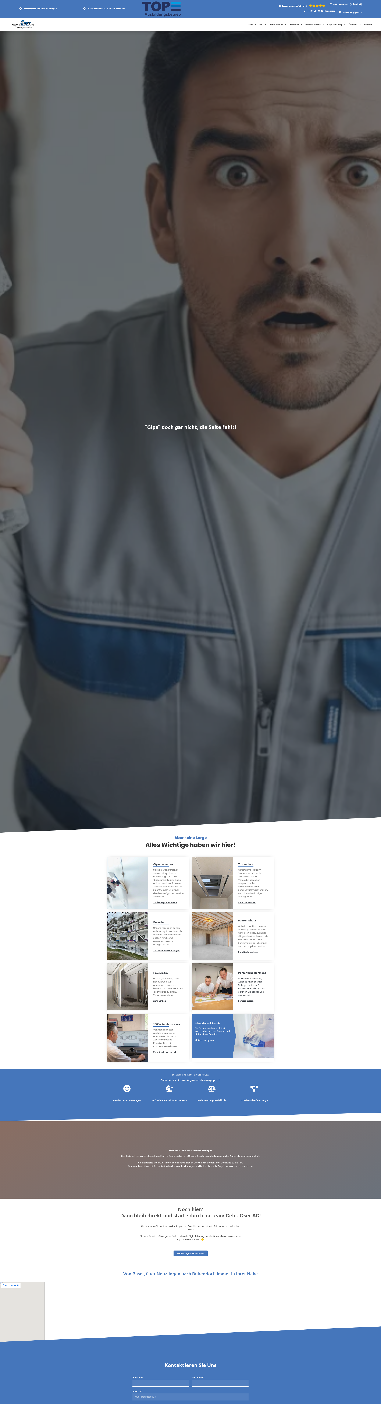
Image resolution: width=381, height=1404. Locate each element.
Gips (251, 24)
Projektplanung (334, 24)
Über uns (353, 24)
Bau (261, 24)
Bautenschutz (276, 24)
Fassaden (294, 24)
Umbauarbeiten (313, 24)
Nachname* (198, 1377)
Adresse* (137, 1391)
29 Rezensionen (286, 5)
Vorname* (137, 1377)
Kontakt (368, 24)
